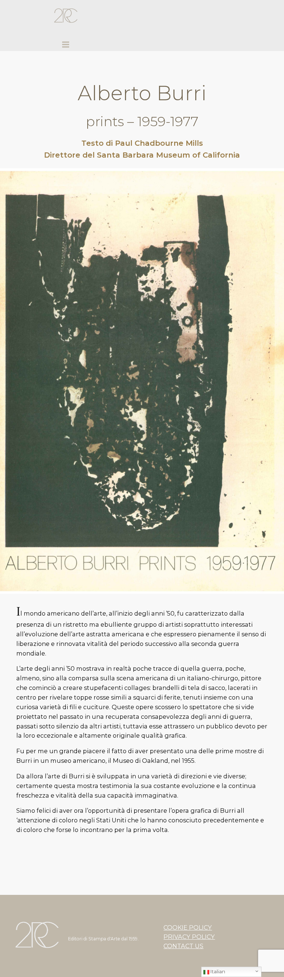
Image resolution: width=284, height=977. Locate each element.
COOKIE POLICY (187, 927)
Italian (217, 971)
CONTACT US (183, 946)
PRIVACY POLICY (189, 936)
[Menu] (66, 44)
